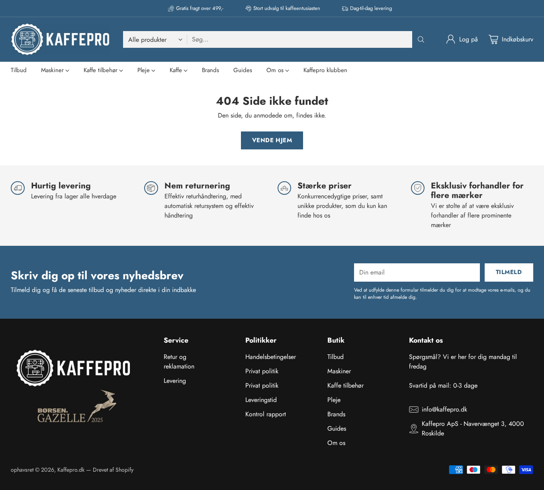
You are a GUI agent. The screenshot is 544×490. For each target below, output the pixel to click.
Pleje (333, 399)
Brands (336, 414)
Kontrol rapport (265, 414)
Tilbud (335, 356)
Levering (175, 380)
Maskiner (339, 371)
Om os (336, 442)
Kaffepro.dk (70, 470)
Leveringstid (261, 399)
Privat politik (261, 371)
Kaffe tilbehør (345, 385)
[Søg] (421, 39)
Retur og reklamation (179, 361)
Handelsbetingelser (270, 356)
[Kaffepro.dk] (60, 39)
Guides (336, 428)
